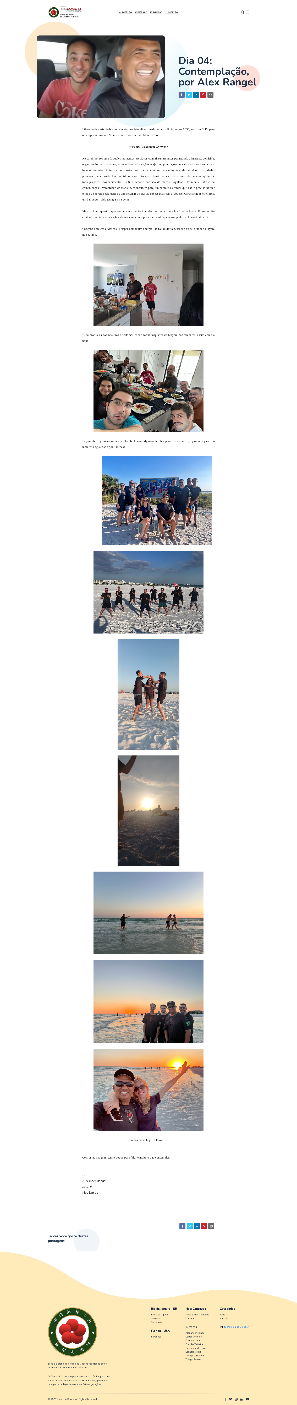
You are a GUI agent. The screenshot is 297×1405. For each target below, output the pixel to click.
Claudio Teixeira (194, 1344)
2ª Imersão (156, 12)
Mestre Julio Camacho (197, 1314)
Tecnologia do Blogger (236, 1327)
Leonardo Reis (193, 1351)
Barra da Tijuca (159, 1314)
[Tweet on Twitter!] (189, 95)
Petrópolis (156, 1322)
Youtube (190, 1318)
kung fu (224, 1314)
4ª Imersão (125, 12)
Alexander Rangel (195, 1333)
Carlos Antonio (193, 1336)
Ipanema (155, 1318)
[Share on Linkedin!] (196, 95)
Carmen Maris (192, 1340)
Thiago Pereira (193, 1359)
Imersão (224, 1318)
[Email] (210, 95)
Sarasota (156, 1336)
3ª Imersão (141, 12)
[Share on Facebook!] (182, 95)
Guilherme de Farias (196, 1348)
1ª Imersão (171, 12)
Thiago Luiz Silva (194, 1355)
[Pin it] (203, 95)
